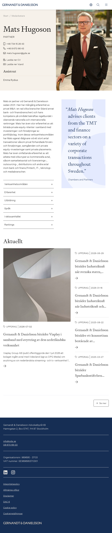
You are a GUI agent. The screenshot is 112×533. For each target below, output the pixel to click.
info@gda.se (9, 441)
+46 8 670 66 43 (15, 48)
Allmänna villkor (11, 489)
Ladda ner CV (14, 59)
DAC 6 (6, 501)
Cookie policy (10, 507)
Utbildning (9, 200)
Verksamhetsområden (16, 184)
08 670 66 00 (10, 444)
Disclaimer (8, 495)
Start (5, 15)
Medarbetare (18, 15)
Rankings (9, 224)
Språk (7, 208)
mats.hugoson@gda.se (18, 53)
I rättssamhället (12, 216)
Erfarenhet (9, 192)
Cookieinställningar (13, 513)
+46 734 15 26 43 (15, 43)
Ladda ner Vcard (15, 64)
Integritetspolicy (11, 483)
